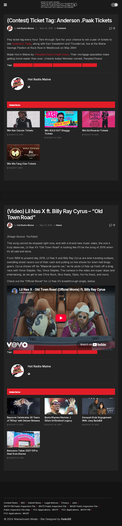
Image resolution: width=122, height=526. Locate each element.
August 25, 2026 (91, 425)
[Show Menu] (5, 4)
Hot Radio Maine (25, 28)
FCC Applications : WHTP (45, 509)
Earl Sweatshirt (43, 65)
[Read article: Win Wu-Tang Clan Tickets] (23, 152)
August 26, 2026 (53, 425)
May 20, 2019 (46, 28)
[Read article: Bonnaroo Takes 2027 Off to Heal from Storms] (23, 439)
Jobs (74, 502)
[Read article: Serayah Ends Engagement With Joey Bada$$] (98, 406)
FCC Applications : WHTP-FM (76, 509)
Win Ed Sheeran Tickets (95, 130)
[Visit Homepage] (59, 5)
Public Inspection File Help (17, 509)
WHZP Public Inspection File (84, 506)
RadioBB (66, 519)
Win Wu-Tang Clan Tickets (21, 163)
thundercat (89, 65)
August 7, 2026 (15, 168)
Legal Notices (51, 502)
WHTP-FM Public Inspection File (19, 506)
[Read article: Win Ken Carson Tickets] (23, 119)
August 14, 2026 (53, 138)
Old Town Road (87, 352)
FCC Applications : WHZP (16, 513)
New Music (69, 352)
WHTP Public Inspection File (52, 506)
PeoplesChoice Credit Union (52, 54)
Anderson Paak (23, 65)
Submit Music (34, 502)
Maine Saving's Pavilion (67, 65)
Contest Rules (11, 502)
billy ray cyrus (22, 352)
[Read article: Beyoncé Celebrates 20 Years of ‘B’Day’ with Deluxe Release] (23, 406)
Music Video (53, 352)
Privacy (65, 502)
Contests (61, 28)
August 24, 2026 (16, 458)
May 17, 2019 (46, 225)
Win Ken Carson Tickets (20, 130)
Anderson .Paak (21, 43)
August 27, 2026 (15, 425)
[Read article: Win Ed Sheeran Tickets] (98, 119)
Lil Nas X (38, 352)
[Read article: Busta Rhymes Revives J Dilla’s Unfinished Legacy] (61, 406)
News (59, 225)
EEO (23, 502)
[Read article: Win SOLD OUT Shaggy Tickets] (61, 119)
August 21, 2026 (15, 135)
